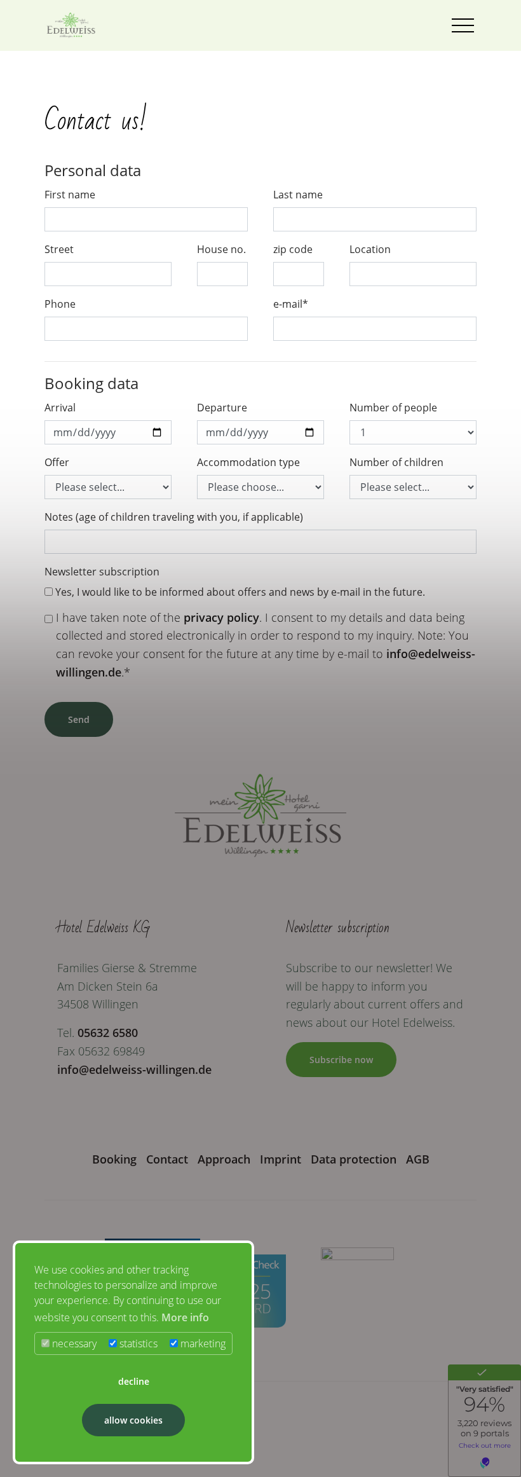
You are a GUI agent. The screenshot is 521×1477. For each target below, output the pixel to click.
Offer (56, 462)
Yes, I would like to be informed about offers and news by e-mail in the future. (239, 592)
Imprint (280, 1159)
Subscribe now (341, 1060)
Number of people (393, 408)
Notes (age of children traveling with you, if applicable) (173, 517)
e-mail (290, 304)
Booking (114, 1159)
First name (69, 195)
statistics (137, 1343)
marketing (202, 1343)
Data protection (353, 1159)
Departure (222, 408)
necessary (73, 1343)
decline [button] (133, 1381)
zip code (293, 249)
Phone (60, 304)
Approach (224, 1159)
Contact (167, 1159)
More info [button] (185, 1317)
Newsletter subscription (101, 572)
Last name (298, 195)
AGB (418, 1159)
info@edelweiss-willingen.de (134, 1069)
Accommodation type (248, 462)
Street (59, 249)
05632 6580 (108, 1032)
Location (370, 249)
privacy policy (221, 617)
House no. (221, 249)
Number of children (396, 462)
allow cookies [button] (133, 1420)
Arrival (60, 408)
